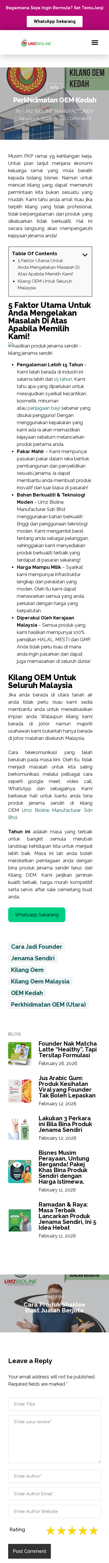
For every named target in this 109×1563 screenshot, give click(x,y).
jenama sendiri (33, 958)
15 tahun (63, 379)
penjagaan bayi (44, 408)
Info (54, 87)
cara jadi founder (36, 946)
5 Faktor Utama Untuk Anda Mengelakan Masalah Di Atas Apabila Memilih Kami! (49, 267)
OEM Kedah (27, 993)
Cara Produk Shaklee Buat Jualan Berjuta (54, 1303)
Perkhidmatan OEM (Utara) (48, 1004)
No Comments (75, 118)
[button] (95, 42)
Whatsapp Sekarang (37, 914)
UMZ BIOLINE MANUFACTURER (58, 111)
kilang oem (27, 969)
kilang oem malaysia (40, 981)
